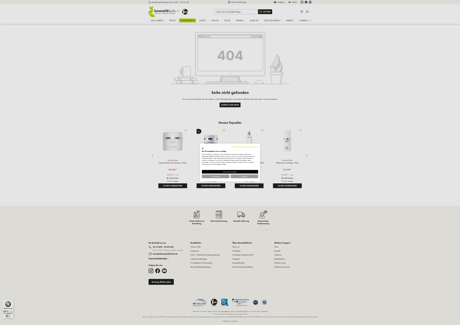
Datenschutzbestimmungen (241, 146)
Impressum (254, 146)
